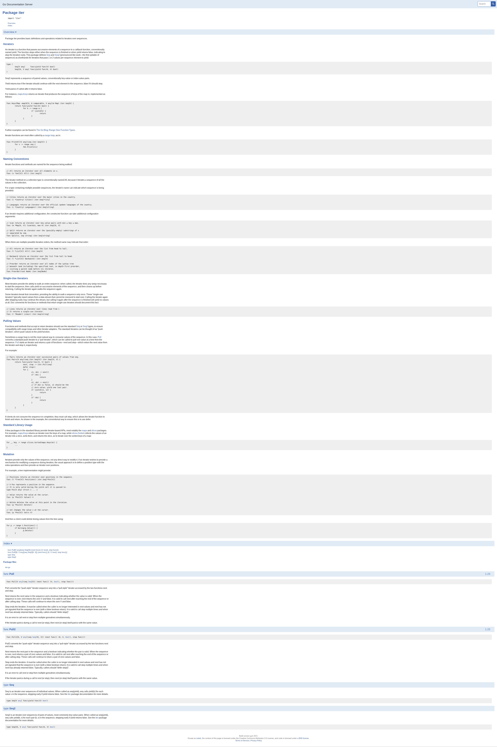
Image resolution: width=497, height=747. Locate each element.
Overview (11, 23)
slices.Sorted (78, 433)
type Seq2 (12, 557)
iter (69, 694)
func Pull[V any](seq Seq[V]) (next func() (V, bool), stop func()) (33, 550)
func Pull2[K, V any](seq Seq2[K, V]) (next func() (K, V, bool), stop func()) (37, 552)
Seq (48, 55)
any (20, 582)
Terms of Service (242, 740)
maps (84, 430)
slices (94, 430)
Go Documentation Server (18, 4)
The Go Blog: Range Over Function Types (55, 130)
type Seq (11, 555)
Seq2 (57, 55)
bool (56, 582)
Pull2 (12, 629)
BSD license (304, 738)
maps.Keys (23, 94)
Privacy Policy (256, 740)
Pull (99, 337)
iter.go (7, 567)
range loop (50, 135)
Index (10, 25)
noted (198, 738)
